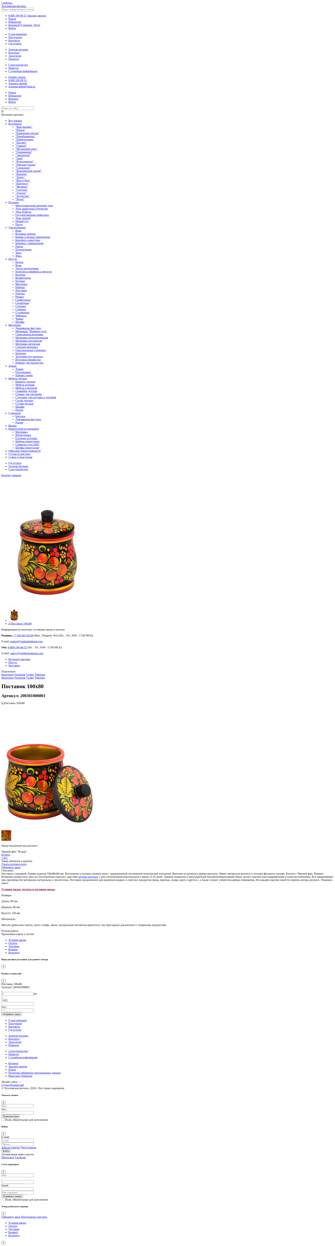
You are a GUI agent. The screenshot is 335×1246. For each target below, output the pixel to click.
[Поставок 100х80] (48, 600)
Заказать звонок (36, 15)
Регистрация (28, 1147)
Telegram (40, 674)
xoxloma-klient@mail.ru (21, 86)
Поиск (12, 1069)
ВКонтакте (7, 1157)
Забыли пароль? (10, 1147)
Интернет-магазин (19, 659)
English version (16, 77)
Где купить (14, 43)
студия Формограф (12, 1085)
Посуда (12, 662)
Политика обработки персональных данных (34, 1072)
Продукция (15, 37)
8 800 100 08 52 (17, 15)
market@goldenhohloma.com (26, 641)
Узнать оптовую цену (14, 864)
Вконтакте (7, 674)
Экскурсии (14, 55)
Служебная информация (22, 71)
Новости (13, 68)
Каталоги (14, 52)
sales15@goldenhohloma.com (26, 653)
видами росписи (88, 876)
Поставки (14, 665)
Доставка (13, 946)
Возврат (13, 949)
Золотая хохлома (18, 49)
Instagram (26, 1075)
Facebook (19, 674)
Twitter (30, 674)
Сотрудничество (18, 64)
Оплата (12, 943)
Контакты (14, 40)
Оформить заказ (10, 1216)
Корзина (13, 1063)
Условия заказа (17, 940)
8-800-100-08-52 (17, 647)
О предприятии (17, 34)
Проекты (13, 58)
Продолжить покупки (34, 1216)
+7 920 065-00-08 (23, 635)
